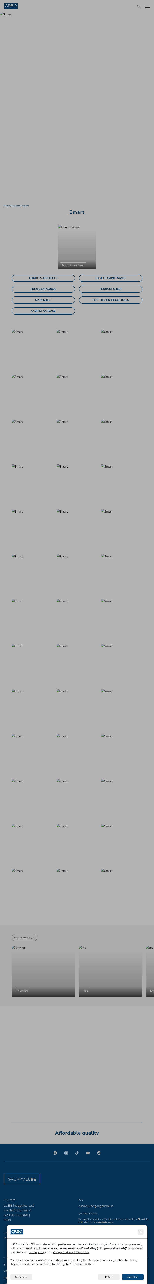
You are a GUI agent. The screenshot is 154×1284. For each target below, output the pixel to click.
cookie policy (36, 1252)
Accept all (133, 1277)
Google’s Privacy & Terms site (71, 1252)
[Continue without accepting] (141, 1232)
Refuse (109, 1277)
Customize (21, 1277)
